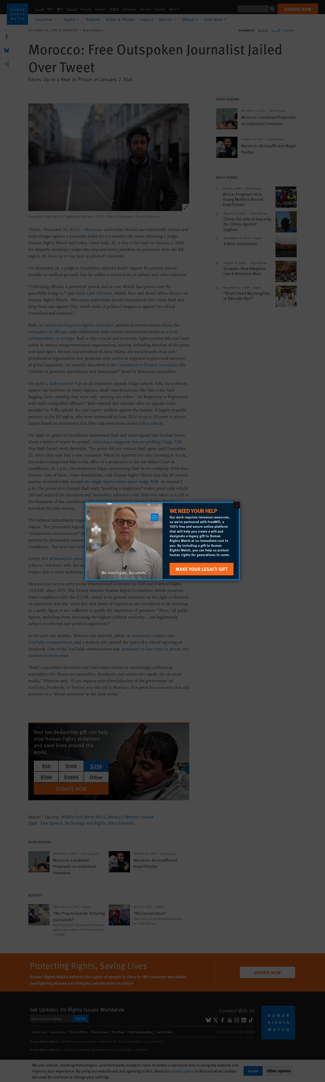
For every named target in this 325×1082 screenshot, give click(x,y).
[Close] (236, 505)
